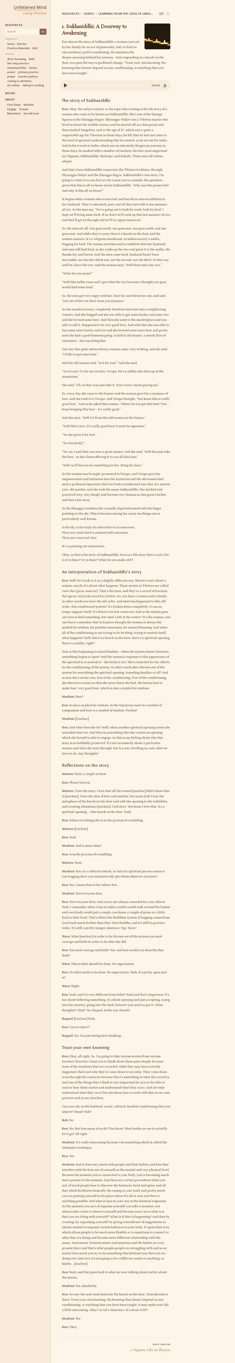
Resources (13, 25)
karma (33, 67)
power (11, 72)
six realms (13, 85)
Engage (11, 109)
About (10, 99)
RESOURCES (70, 13)
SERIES (89, 13)
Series (11, 44)
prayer (11, 76)
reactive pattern (28, 76)
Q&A (35, 48)
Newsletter (14, 113)
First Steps (14, 104)
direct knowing (16, 59)
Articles (21, 44)
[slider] (110, 85)
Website (29, 104)
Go (43, 31)
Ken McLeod (31, 113)
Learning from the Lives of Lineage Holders (126, 13)
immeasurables (16, 67)
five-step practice (18, 63)
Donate (23, 109)
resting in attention (19, 81)
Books (10, 93)
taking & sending (33, 85)
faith (32, 59)
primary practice (28, 72)
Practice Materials (18, 48)
